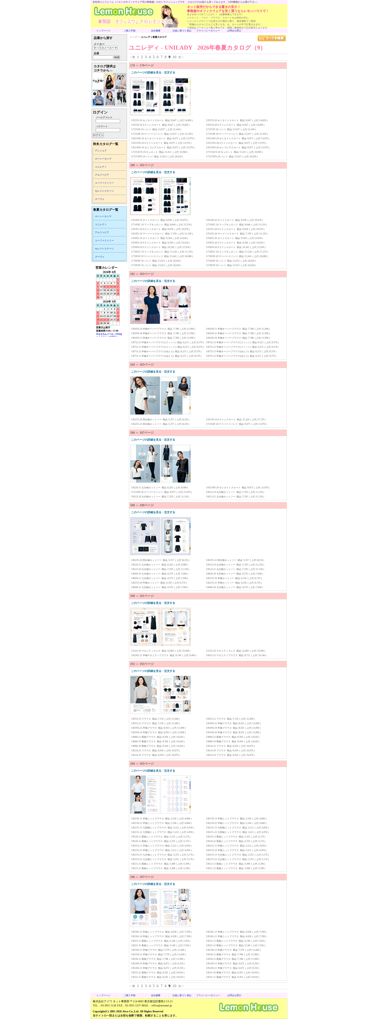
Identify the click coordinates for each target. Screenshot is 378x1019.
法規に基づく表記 (181, 30)
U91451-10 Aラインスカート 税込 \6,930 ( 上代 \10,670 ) (160, 229)
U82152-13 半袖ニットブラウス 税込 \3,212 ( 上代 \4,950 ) (236, 845)
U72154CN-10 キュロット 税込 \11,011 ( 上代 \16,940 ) (159, 152)
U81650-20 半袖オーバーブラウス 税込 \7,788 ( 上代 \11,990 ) (163, 328)
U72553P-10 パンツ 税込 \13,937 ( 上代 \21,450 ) (156, 129)
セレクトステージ (104, 191)
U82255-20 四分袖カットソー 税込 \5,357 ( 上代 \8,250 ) (160, 419)
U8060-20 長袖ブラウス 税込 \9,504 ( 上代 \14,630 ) (157, 746)
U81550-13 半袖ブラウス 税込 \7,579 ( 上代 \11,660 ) (233, 950)
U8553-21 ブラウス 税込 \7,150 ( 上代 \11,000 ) (230, 718)
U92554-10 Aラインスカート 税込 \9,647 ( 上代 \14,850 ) (160, 125)
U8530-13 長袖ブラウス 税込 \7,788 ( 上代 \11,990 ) (157, 959)
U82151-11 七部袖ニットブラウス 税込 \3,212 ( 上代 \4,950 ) (162, 827)
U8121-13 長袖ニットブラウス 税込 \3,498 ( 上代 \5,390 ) (235, 863)
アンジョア (101, 150)
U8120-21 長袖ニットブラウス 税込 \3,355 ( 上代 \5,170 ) (160, 841)
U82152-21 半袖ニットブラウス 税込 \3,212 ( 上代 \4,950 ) (161, 850)
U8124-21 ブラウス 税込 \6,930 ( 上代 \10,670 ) (230, 746)
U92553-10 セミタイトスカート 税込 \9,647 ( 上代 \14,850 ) (162, 120)
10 (174, 57)
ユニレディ (101, 166)
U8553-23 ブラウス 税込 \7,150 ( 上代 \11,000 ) (155, 723)
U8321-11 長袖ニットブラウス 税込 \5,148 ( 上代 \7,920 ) (160, 941)
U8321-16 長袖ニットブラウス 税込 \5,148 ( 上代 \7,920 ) (160, 945)
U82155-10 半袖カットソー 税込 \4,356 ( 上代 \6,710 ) (234, 578)
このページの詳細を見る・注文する (153, 72)
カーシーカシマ (103, 158)
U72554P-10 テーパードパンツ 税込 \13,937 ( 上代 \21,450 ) (162, 134)
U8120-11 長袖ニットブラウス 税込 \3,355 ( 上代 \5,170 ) (160, 836)
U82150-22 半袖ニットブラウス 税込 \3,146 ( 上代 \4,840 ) (236, 823)
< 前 (132, 57)
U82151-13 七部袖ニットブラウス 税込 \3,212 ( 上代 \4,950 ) (237, 827)
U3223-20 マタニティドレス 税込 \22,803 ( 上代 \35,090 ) (235, 650)
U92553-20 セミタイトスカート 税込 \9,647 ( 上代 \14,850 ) (237, 120)
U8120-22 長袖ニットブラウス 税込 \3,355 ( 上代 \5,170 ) (235, 841)
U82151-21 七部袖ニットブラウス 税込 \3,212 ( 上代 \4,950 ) (162, 832)
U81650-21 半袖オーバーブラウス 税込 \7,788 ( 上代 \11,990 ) (238, 333)
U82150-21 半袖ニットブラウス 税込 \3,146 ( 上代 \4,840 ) (161, 823)
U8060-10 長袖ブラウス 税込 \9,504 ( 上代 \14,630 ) (232, 741)
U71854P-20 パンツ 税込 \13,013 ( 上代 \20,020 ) (231, 260)
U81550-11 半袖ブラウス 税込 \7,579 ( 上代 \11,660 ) (158, 950)
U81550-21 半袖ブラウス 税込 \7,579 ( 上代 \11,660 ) (158, 954)
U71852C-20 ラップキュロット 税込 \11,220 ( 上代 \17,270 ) (237, 251)
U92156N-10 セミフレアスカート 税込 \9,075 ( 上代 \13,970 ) (163, 147)
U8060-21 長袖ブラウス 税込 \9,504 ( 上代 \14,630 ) (157, 737)
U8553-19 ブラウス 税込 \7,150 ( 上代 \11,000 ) (155, 718)
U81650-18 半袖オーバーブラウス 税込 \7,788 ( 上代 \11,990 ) (163, 333)
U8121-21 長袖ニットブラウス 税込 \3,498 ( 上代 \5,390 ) (160, 868)
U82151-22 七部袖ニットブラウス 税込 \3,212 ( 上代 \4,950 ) (237, 832)
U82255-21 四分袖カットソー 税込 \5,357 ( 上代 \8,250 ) (160, 424)
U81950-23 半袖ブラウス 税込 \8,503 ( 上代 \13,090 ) (158, 728)
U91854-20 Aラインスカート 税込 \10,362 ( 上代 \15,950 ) (236, 247)
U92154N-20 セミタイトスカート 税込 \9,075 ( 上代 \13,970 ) (237, 138)
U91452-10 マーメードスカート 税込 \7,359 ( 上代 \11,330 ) (162, 233)
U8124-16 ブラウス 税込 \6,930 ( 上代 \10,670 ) (230, 750)
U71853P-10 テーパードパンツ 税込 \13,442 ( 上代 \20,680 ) (162, 256)
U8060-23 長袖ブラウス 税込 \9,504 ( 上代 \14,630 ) (232, 737)
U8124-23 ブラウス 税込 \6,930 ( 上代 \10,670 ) (155, 750)
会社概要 (155, 30)
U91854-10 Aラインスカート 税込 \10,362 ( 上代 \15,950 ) (161, 247)
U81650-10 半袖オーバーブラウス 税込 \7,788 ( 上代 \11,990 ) (238, 338)
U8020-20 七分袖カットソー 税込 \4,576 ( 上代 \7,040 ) (234, 573)
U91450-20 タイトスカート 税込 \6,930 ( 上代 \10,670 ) (234, 220)
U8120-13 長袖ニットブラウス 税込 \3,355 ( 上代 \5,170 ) (235, 836)
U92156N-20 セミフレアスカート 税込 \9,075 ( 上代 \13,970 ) (237, 147)
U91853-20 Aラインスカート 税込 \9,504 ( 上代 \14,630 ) (235, 242)
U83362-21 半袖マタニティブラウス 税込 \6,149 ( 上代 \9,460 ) (163, 655)
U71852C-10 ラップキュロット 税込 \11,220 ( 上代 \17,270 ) (162, 251)
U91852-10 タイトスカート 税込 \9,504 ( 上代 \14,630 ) (159, 238)
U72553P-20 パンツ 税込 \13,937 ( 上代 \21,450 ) (231, 129)
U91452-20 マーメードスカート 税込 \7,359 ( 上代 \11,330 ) (237, 233)
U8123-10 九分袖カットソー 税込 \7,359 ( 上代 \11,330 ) (235, 492)
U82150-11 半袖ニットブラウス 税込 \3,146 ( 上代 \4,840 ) (161, 818)
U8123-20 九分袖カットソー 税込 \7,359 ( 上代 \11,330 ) (160, 496)
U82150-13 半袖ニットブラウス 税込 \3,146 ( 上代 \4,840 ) (236, 818)
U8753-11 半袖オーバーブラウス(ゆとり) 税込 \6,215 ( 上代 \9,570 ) (166, 356)
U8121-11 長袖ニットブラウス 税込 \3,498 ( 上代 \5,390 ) (160, 863)
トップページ (103, 30)
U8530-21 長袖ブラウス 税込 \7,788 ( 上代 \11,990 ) (232, 959)
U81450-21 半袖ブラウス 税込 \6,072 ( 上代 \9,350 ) (232, 968)
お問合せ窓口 (234, 30)
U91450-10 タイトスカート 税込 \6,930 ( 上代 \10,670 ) (159, 220)
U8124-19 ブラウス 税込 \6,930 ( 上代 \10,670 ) (155, 755)
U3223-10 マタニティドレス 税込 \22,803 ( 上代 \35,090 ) (160, 650)
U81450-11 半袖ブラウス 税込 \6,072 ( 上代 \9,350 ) (157, 968)
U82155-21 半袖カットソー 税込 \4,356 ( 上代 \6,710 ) (234, 582)
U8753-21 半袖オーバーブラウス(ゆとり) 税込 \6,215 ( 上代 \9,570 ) (166, 351)
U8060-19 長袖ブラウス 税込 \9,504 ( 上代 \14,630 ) (157, 741)
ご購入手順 (129, 30)
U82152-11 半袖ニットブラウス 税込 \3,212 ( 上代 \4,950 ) (161, 845)
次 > (180, 57)
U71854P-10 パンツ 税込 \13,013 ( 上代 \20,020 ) (156, 260)
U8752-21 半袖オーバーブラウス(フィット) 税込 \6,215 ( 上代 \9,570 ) (167, 342)
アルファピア (102, 174)
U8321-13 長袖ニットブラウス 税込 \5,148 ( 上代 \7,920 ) (235, 941)
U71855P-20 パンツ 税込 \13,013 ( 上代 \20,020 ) (231, 265)
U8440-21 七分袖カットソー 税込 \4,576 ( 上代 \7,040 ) (159, 587)
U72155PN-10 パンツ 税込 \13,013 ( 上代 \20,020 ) (157, 156)
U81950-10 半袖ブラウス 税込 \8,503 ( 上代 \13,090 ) (158, 732)
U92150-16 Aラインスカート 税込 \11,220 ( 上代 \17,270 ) (236, 419)
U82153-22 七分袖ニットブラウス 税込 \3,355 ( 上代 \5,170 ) (237, 859)
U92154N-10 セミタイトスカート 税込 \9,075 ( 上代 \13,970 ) (163, 138)
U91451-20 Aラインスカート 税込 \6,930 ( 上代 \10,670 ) (235, 229)
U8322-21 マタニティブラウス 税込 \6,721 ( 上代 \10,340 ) (236, 655)
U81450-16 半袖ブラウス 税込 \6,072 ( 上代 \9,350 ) (157, 963)
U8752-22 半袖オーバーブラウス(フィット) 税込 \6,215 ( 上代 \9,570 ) (242, 347)
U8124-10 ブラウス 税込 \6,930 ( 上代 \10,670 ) (230, 755)
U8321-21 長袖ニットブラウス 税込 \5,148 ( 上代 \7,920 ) (235, 945)
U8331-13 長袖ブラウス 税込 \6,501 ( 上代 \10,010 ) (157, 977)
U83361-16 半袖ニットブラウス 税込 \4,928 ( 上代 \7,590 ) (161, 936)
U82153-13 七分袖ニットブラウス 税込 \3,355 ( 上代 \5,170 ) (237, 854)
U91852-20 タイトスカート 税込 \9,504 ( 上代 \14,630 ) (234, 238)
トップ (133, 37)
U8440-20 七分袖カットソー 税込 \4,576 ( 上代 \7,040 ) (234, 587)
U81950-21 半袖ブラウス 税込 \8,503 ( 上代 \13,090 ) (233, 723)
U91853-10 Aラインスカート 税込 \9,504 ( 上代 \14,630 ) (160, 242)
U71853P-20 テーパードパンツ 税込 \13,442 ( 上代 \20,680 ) (237, 256)
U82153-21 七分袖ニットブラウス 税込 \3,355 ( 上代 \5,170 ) (162, 859)
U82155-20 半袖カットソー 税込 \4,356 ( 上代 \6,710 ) (159, 582)
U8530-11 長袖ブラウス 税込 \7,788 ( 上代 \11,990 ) (232, 954)
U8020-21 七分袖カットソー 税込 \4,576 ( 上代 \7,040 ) (159, 578)
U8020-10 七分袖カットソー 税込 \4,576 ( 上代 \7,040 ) (159, 573)
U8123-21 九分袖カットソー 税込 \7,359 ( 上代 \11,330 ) (235, 496)
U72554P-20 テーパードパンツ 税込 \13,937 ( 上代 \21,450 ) (237, 134)
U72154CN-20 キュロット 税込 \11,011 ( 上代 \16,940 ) (234, 152)
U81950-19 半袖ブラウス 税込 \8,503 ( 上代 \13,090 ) (233, 728)
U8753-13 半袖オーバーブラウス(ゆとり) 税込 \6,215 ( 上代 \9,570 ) (241, 351)
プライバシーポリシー (208, 30)
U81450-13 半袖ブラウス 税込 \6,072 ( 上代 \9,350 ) (232, 963)
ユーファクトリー (104, 183)
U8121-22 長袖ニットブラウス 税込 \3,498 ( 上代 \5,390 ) (235, 868)
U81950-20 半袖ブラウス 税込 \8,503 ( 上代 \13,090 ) (233, 732)
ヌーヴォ (99, 199)
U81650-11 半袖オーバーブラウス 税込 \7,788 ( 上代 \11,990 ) (238, 328)
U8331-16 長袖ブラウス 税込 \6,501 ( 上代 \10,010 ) (232, 972)
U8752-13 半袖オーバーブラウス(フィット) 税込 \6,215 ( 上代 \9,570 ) (242, 342)
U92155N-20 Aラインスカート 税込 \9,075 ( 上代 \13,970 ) (236, 143)
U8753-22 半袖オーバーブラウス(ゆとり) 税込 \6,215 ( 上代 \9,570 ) (241, 356)
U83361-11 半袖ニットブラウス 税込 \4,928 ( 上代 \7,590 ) (161, 931)
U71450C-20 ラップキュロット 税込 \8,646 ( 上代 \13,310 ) (236, 224)
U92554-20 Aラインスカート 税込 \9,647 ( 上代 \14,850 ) (235, 125)
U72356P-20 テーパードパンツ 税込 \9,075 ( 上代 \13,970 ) (236, 424)
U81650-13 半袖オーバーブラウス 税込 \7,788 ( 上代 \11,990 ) (163, 338)
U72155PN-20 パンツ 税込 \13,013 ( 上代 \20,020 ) (232, 156)
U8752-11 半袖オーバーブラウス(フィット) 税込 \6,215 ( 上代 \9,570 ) (167, 347)
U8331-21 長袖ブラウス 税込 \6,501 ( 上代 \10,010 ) (157, 972)
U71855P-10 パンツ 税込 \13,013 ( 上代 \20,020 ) (156, 265)
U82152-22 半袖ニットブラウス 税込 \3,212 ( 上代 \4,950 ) (236, 850)
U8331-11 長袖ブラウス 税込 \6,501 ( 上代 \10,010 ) (232, 977)
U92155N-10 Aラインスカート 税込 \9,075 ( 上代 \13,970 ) (161, 143)
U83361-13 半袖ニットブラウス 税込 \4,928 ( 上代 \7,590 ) (236, 931)
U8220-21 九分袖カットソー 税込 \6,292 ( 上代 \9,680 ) (159, 487)
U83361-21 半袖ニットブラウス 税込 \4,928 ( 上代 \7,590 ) (236, 936)
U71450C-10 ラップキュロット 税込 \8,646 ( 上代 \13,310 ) (161, 224)
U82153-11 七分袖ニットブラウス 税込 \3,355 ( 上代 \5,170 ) (162, 854)
